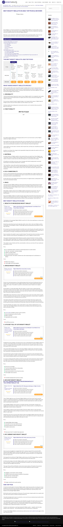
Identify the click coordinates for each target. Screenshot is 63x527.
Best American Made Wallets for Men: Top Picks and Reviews (54, 23)
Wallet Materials (38, 2)
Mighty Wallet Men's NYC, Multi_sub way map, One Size (24, 437)
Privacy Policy (52, 525)
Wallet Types (31, 2)
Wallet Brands (45, 2)
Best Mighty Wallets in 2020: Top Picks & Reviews (54, 183)
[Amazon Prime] (41, 337)
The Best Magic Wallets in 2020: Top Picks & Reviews (55, 191)
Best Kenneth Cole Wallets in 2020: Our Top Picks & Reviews (55, 179)
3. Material (7, 46)
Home (26, 2)
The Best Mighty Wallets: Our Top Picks (10, 41)
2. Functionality (8, 45)
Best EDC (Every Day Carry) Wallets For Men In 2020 (55, 72)
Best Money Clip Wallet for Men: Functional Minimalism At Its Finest (55, 119)
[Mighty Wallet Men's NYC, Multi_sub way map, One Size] (8, 438)
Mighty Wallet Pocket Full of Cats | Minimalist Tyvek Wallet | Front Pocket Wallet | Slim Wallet (26, 328)
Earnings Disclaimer (45, 525)
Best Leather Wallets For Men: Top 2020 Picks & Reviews (55, 96)
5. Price (6, 48)
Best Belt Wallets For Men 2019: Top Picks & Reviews (54, 27)
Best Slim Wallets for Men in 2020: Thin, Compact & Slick (55, 131)
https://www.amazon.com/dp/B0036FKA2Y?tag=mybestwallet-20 (18, 382)
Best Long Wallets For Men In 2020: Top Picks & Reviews (55, 100)
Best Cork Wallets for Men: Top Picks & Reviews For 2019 (54, 64)
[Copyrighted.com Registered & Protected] (39, 521)
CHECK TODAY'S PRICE (14, 82)
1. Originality (7, 44)
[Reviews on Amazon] (8, 213)
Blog (50, 2)
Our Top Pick (6, 57)
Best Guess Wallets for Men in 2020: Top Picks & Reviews (55, 175)
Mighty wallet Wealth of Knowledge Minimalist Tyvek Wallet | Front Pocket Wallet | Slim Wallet (27, 207)
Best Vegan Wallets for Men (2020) (53, 145)
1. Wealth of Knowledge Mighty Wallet (12, 51)
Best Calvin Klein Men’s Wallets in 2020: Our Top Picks (55, 158)
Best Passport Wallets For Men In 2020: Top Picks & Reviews (54, 123)
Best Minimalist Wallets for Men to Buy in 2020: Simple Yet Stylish (54, 115)
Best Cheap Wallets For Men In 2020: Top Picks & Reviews (55, 56)
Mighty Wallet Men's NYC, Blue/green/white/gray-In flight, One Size (27, 386)
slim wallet (8, 312)
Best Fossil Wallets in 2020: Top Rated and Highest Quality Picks (54, 171)
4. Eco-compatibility (9, 47)
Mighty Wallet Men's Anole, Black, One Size (22, 268)
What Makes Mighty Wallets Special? (10, 42)
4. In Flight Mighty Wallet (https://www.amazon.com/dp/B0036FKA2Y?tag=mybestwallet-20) (21, 54)
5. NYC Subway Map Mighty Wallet (11, 55)
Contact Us (58, 2)
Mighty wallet (38, 89)
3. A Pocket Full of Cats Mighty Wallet (12, 53)
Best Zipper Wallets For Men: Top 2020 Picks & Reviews (54, 202)
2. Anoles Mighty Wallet (9, 52)
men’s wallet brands (34, 511)
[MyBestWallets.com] (9, 2)
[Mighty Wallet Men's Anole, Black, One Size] (8, 269)
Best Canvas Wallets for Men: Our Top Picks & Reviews (55, 43)
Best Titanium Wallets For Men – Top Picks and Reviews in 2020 (55, 139)
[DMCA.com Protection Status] (21, 521)
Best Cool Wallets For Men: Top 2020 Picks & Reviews (54, 60)
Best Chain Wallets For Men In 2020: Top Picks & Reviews (55, 52)
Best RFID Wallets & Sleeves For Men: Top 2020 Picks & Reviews (54, 127)
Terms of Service (58, 525)
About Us (53, 2)
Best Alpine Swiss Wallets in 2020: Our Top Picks (55, 154)
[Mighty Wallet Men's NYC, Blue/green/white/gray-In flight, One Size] (8, 387)
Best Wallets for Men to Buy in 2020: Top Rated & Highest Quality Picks (55, 19)
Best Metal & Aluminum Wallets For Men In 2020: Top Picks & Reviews (55, 108)
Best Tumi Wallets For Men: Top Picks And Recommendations (54, 187)
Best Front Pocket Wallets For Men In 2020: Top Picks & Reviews (55, 76)
